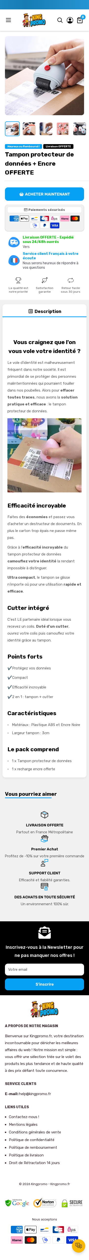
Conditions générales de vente (35, 1132)
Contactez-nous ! (24, 1117)
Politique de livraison (26, 1155)
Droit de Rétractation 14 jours (34, 1163)
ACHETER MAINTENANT (47, 194)
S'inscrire (45, 984)
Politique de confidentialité (31, 1140)
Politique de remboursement (33, 1147)
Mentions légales (23, 1124)
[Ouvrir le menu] (9, 20)
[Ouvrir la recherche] (60, 20)
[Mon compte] (70, 20)
